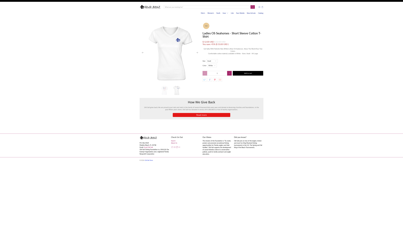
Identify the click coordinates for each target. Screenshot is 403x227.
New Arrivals (251, 13)
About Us (174, 143)
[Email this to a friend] (220, 80)
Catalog (260, 13)
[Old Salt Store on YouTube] (174, 147)
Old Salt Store (149, 160)
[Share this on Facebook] (210, 80)
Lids (232, 13)
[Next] (197, 52)
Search (173, 141)
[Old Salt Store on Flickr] (179, 147)
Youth (218, 13)
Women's (210, 13)
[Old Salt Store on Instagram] (177, 147)
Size (204, 61)
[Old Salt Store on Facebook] (172, 147)
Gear (224, 13)
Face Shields (240, 13)
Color (204, 65)
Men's (203, 13)
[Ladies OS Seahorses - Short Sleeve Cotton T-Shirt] (170, 52)
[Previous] (143, 52)
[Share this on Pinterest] (215, 80)
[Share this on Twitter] (205, 80)
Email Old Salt (148, 147)
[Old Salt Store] (150, 7)
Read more (201, 115)
